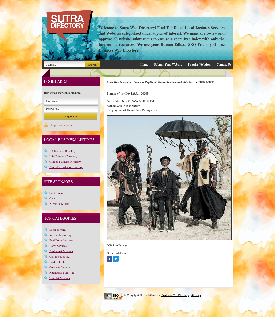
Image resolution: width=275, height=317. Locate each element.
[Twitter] (116, 259)
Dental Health (57, 262)
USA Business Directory (63, 156)
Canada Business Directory (65, 162)
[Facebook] (109, 259)
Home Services (58, 246)
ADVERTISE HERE (60, 204)
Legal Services (57, 229)
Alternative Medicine (61, 273)
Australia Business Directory (65, 167)
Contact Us (224, 64)
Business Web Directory (175, 295)
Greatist (53, 198)
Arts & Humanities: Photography (138, 110)
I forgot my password (61, 125)
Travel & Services (59, 278)
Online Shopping (59, 256)
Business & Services (61, 251)
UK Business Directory (62, 151)
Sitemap (196, 295)
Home (144, 64)
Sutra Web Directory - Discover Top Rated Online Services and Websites (149, 82)
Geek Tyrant (56, 193)
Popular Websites (199, 64)
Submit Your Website (168, 64)
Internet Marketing (60, 235)
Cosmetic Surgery (59, 267)
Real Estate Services (61, 240)
